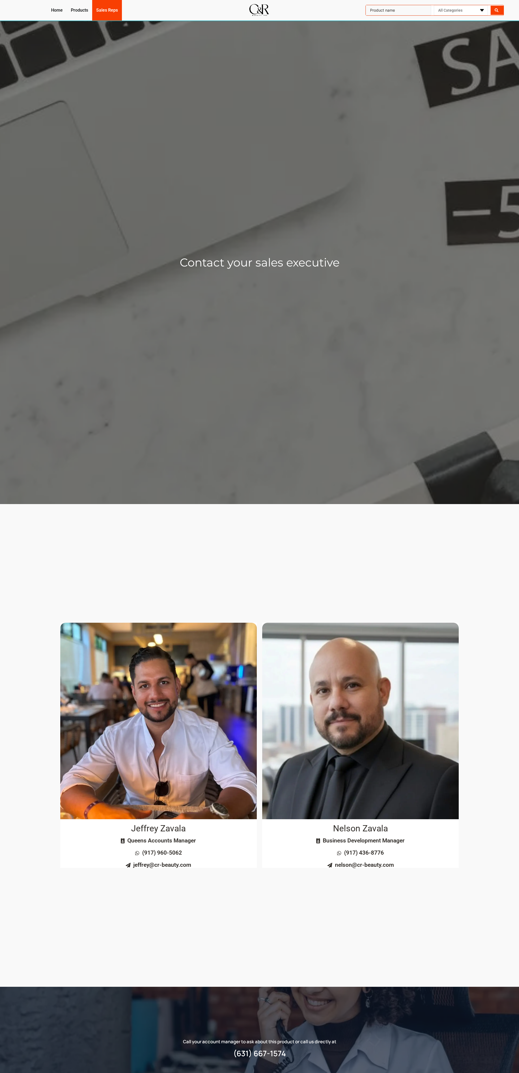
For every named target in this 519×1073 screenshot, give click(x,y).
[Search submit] (497, 10)
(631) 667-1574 (259, 1053)
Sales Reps (107, 10)
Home (57, 10)
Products (79, 10)
